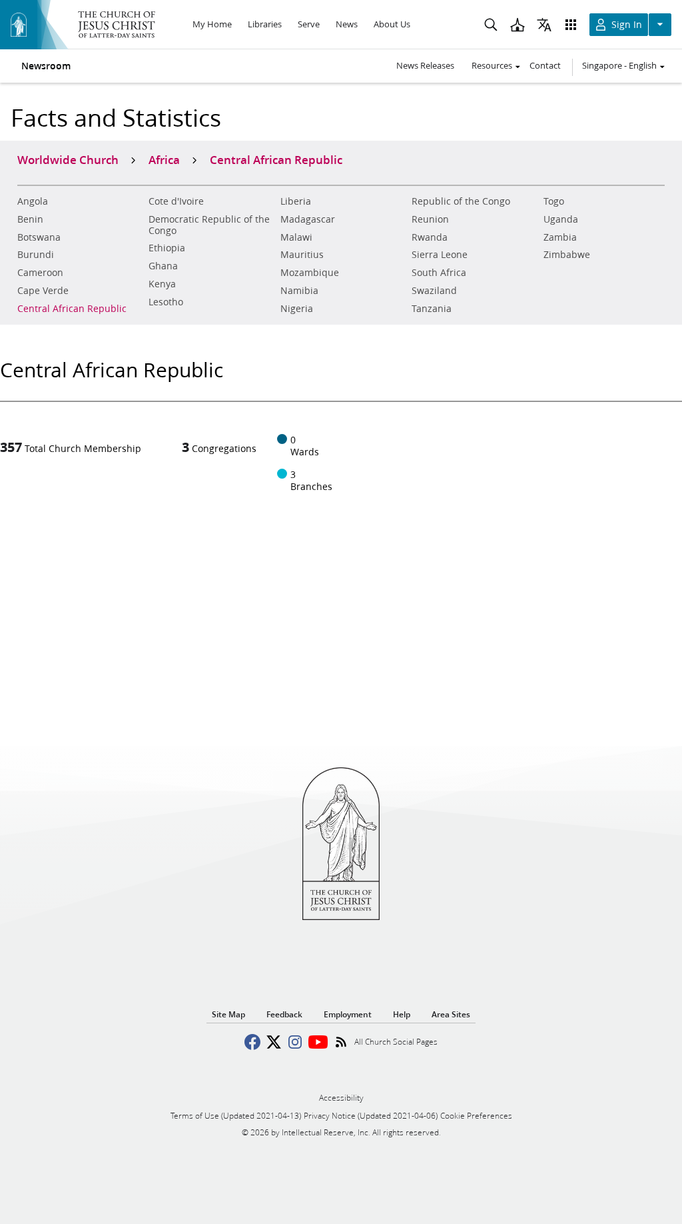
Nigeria (296, 308)
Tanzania (432, 308)
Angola (32, 201)
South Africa (439, 272)
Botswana (39, 237)
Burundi (35, 254)
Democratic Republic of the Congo (209, 225)
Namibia (299, 290)
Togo (553, 201)
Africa (164, 159)
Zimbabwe (566, 254)
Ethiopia (167, 248)
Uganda (560, 219)
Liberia (295, 201)
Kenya (162, 284)
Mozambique (309, 272)
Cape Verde (43, 290)
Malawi (296, 237)
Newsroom (46, 66)
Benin (30, 219)
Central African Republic (72, 308)
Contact (545, 65)
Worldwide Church (68, 159)
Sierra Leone (440, 254)
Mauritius (302, 254)
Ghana (163, 266)
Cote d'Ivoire (176, 201)
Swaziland (434, 290)
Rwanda (430, 237)
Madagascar (307, 219)
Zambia (560, 237)
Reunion (430, 219)
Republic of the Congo (461, 201)
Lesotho (166, 302)
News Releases (425, 65)
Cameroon (40, 272)
